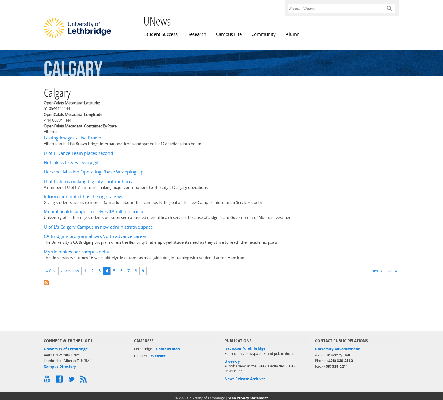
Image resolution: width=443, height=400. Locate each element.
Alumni (293, 34)
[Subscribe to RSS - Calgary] (221, 282)
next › (377, 270)
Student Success (161, 34)
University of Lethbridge (66, 349)
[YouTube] (48, 380)
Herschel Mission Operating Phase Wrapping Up (93, 172)
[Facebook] (60, 380)
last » (392, 270)
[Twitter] (72, 380)
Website (158, 356)
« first (51, 270)
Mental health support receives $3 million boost (93, 211)
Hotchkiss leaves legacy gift (72, 162)
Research (196, 34)
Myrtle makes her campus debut (77, 251)
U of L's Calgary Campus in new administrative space (98, 227)
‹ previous (70, 270)
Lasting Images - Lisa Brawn (72, 138)
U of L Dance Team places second (78, 153)
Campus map (168, 349)
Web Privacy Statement (248, 397)
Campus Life (229, 34)
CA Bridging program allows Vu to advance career (95, 236)
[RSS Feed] (84, 380)
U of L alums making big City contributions (88, 181)
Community (263, 34)
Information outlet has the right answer (84, 196)
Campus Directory (60, 366)
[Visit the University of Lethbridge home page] (77, 37)
